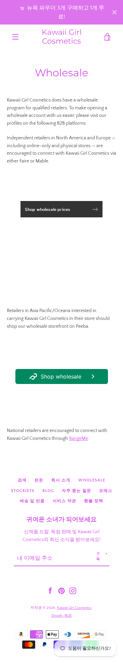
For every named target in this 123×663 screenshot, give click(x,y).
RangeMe (78, 438)
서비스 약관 (64, 501)
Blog (48, 491)
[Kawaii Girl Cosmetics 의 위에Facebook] (50, 590)
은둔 (39, 480)
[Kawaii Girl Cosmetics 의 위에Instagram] (72, 590)
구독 (98, 556)
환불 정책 (93, 501)
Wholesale (91, 480)
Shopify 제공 (61, 616)
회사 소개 (60, 480)
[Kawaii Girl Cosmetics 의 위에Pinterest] (61, 590)
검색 (22, 480)
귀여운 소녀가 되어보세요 (61, 519)
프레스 (105, 491)
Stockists (23, 491)
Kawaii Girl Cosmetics (62, 37)
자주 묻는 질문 (76, 491)
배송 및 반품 (32, 501)
